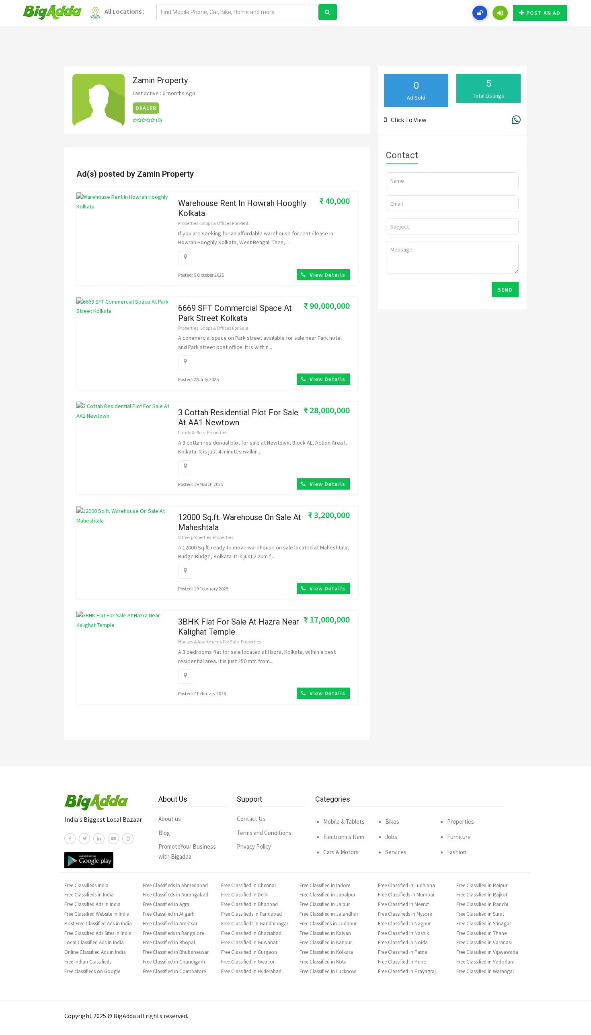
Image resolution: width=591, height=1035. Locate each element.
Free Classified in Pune (402, 961)
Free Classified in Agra (166, 904)
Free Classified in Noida (403, 942)
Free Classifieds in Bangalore (173, 933)
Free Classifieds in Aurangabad (175, 894)
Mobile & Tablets (344, 821)
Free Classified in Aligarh (169, 913)
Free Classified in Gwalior (248, 961)
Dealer (145, 108)
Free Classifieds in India (89, 894)
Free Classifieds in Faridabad (251, 913)
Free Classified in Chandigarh (174, 961)
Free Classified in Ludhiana (406, 885)
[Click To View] (387, 120)
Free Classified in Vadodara (485, 961)
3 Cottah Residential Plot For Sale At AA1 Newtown (238, 417)
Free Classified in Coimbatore (174, 971)
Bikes (392, 821)
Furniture (459, 837)
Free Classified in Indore (325, 885)
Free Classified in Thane (481, 933)
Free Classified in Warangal (485, 971)
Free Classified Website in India (96, 913)
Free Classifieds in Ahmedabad (175, 885)
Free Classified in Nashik (403, 933)
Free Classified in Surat (480, 913)
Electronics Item (343, 837)
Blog (164, 833)
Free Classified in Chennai (248, 885)
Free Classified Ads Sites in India (97, 933)
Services (395, 852)
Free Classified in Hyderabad (251, 971)
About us (169, 819)
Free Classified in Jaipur (325, 904)
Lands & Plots (191, 432)
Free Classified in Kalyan (325, 933)
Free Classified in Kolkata (326, 952)
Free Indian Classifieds (87, 961)
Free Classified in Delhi (245, 894)
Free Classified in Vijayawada (487, 952)
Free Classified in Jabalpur (327, 894)
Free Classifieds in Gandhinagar (254, 923)
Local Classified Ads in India (94, 942)
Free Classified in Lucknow (328, 971)
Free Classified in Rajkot (481, 894)
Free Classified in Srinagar (483, 923)
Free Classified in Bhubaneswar (176, 952)
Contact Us (251, 819)
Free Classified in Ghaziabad (251, 933)
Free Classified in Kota (323, 961)
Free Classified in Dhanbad (249, 904)
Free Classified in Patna (402, 952)
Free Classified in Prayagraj (407, 971)
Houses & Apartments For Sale (208, 642)
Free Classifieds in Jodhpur (328, 923)
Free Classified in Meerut (403, 904)
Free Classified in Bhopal (169, 942)
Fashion (456, 852)
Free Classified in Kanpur (326, 942)
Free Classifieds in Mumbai (406, 894)
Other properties (194, 537)
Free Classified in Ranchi (482, 904)
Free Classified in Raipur (481, 885)
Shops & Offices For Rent (224, 223)
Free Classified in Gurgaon (249, 952)
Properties (188, 223)
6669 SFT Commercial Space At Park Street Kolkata (235, 313)
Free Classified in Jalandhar (329, 913)
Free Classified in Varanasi (484, 942)
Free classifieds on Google (92, 971)
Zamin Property (160, 80)
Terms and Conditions (264, 833)
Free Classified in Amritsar (170, 923)
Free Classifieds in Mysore (405, 913)
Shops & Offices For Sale (224, 328)
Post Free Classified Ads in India (98, 923)
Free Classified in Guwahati (250, 942)
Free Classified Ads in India (92, 904)
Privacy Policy (254, 846)
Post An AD (543, 12)
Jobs (391, 837)
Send (505, 289)
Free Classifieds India (86, 885)
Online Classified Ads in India (95, 952)
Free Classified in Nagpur (404, 923)
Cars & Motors (341, 852)
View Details (326, 274)
